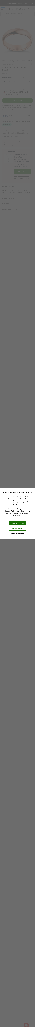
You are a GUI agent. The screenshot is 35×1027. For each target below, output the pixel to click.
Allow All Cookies (17, 523)
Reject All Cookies (17, 533)
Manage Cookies (17, 528)
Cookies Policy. (17, 515)
